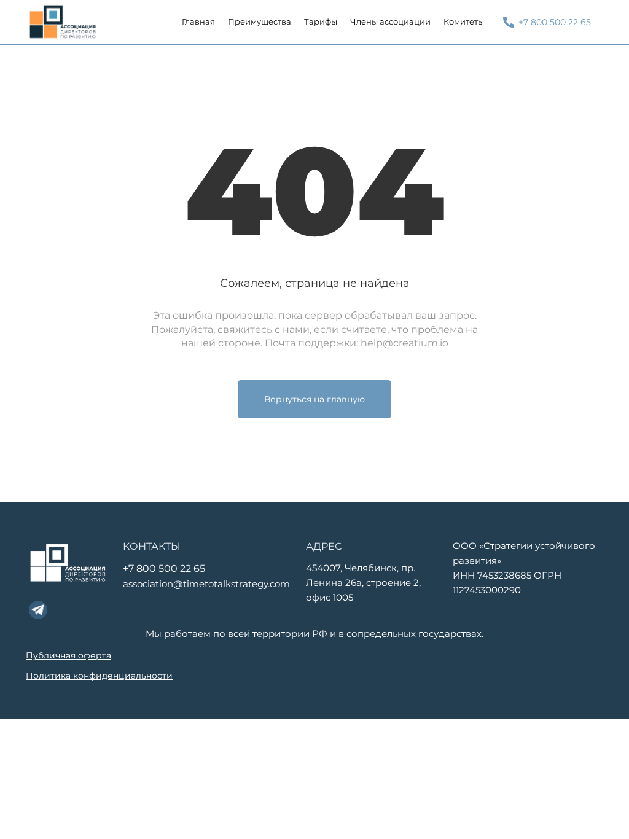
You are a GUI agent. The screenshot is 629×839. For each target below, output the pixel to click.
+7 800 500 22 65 (164, 568)
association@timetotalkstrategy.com (206, 584)
